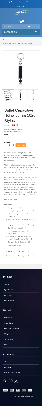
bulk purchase (9, 300)
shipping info (8, 334)
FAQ (5, 345)
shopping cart (9, 339)
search (6, 284)
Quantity (7, 142)
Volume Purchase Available (12, 131)
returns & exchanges (11, 328)
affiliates (7, 362)
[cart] (21, 21)
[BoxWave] (21, 13)
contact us (8, 317)
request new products (12, 373)
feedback (7, 367)
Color (6, 134)
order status (8, 323)
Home (5, 40)
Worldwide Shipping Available (13, 129)
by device (7, 295)
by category (8, 290)
